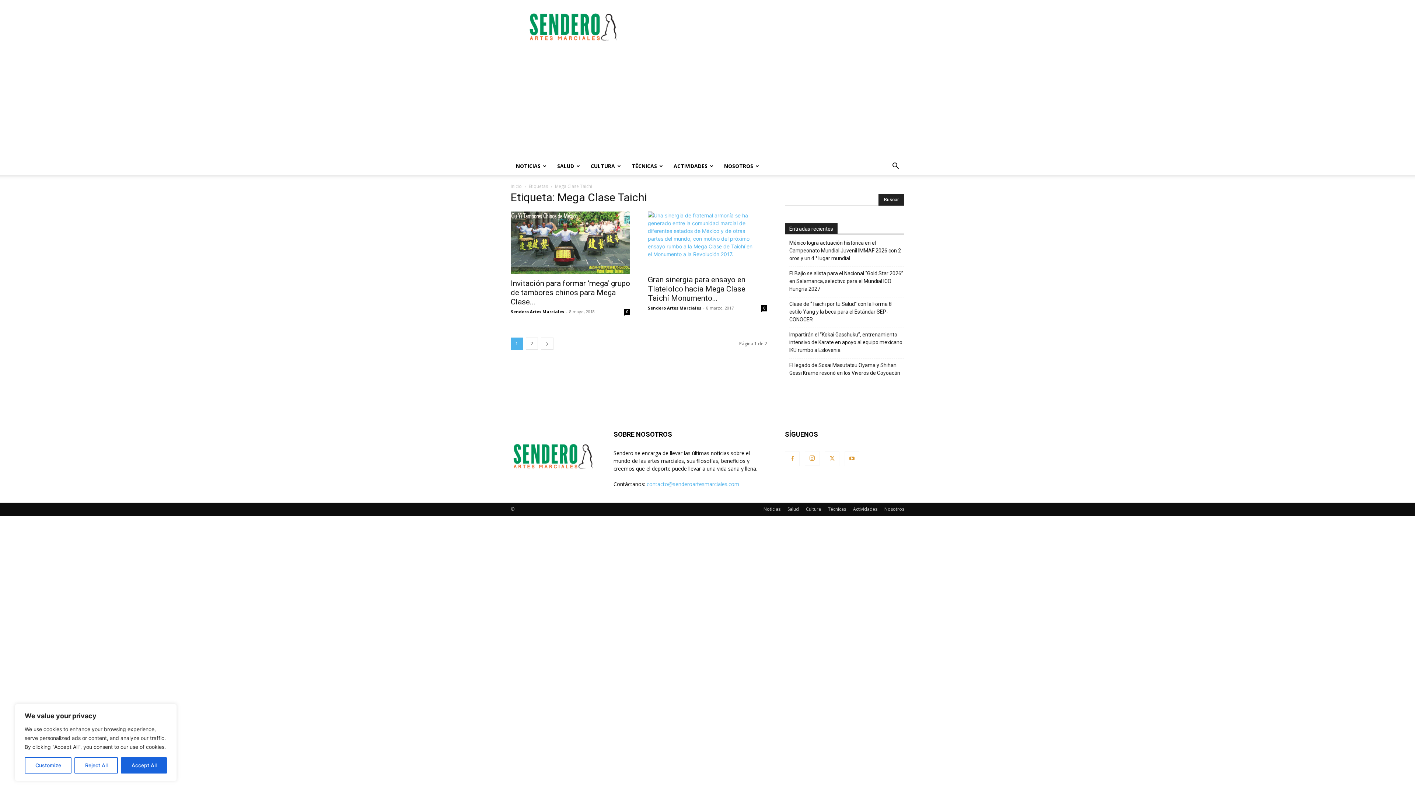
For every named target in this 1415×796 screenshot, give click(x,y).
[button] (895, 166)
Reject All (96, 765)
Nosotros (738, 166)
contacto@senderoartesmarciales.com (693, 484)
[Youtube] (852, 458)
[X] (832, 458)
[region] (96, 742)
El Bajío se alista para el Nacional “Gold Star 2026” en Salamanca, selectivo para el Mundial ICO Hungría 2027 (846, 281)
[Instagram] (812, 458)
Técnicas (644, 166)
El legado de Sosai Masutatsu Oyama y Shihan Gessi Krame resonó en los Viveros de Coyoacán (844, 369)
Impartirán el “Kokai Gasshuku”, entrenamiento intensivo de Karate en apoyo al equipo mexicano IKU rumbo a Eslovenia (845, 342)
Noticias (528, 166)
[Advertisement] (770, 26)
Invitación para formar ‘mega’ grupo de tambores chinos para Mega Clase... (570, 292)
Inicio (516, 186)
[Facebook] (792, 458)
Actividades (691, 166)
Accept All (144, 765)
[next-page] (547, 344)
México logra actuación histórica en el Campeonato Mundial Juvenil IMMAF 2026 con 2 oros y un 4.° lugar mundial (845, 250)
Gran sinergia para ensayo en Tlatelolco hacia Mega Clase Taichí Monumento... (696, 289)
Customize (48, 765)
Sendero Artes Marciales (537, 311)
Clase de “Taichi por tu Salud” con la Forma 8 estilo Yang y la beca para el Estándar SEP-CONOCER (840, 311)
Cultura (603, 166)
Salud (565, 166)
